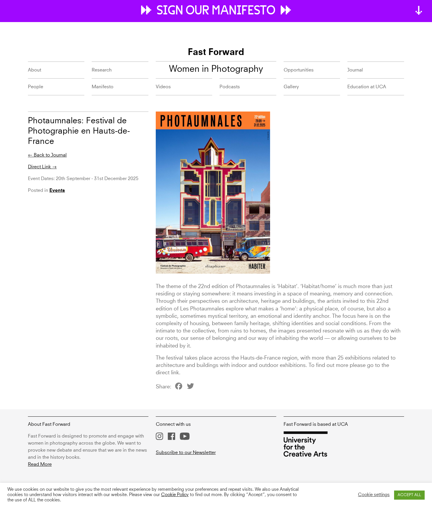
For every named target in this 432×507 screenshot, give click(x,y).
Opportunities (299, 70)
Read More (40, 464)
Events (57, 190)
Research (102, 70)
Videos (163, 86)
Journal (355, 70)
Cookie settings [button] (374, 495)
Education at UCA (366, 86)
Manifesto (102, 86)
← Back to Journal (47, 155)
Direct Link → (42, 166)
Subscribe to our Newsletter (186, 452)
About (34, 70)
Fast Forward (216, 52)
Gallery (291, 86)
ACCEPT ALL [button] (409, 495)
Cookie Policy (175, 495)
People (35, 86)
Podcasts (230, 86)
